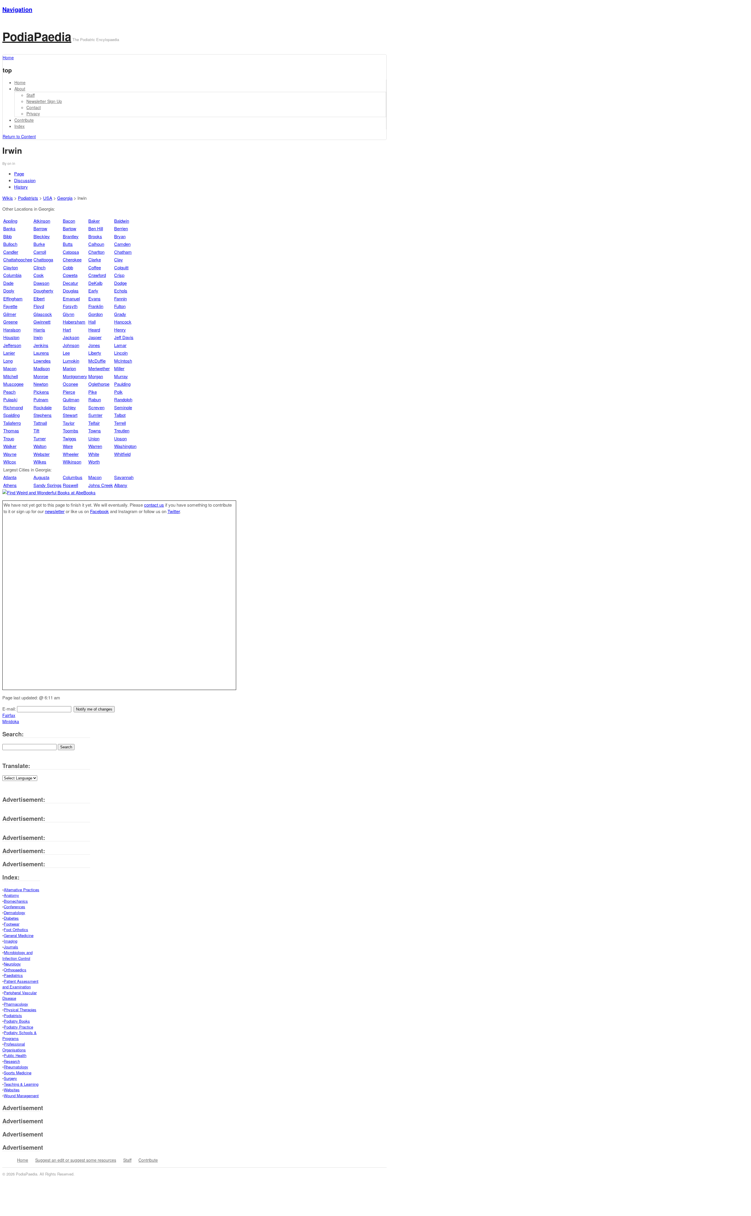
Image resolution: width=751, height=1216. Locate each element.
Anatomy (11, 895)
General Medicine (18, 935)
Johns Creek (100, 485)
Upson (120, 438)
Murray (121, 376)
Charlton (96, 252)
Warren (95, 446)
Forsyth (70, 306)
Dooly (8, 290)
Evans (94, 298)
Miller (119, 368)
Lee (66, 353)
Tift (36, 430)
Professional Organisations (14, 1047)
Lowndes (42, 361)
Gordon (95, 314)
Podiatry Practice (18, 1027)
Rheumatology (16, 1067)
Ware (68, 446)
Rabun (94, 399)
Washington (125, 446)
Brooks (95, 236)
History (21, 187)
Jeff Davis (123, 337)
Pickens (41, 392)
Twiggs (69, 438)
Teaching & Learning (21, 1084)
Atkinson (41, 221)
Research (12, 1061)
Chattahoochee (17, 259)
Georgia (64, 198)
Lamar (120, 345)
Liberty (94, 353)
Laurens (41, 353)
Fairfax (8, 715)
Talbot (120, 415)
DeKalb (95, 283)
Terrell (120, 423)
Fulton (120, 306)
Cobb (68, 267)
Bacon (69, 221)
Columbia (12, 275)
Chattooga (43, 259)
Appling (10, 221)
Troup (8, 438)
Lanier (9, 353)
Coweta (70, 275)
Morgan (95, 376)
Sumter (95, 415)
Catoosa (71, 252)
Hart (67, 330)
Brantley (71, 236)
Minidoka (10, 721)
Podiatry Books (17, 1021)
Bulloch (10, 244)
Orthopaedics (15, 970)
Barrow (40, 228)
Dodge (120, 283)
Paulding (122, 384)
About (19, 89)
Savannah (123, 477)
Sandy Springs (47, 485)
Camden (122, 244)
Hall (92, 322)
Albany (120, 485)
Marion (69, 368)
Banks (9, 228)
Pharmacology (16, 1004)
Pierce (69, 392)
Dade (8, 283)
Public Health (15, 1055)
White (93, 454)
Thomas (11, 430)
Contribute (24, 120)
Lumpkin (71, 361)
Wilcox (9, 462)
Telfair (94, 423)
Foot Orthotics (16, 929)
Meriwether (99, 368)
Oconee (70, 384)
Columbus (72, 477)
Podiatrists (28, 198)
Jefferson (12, 345)
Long (8, 361)
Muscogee (13, 384)
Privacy (33, 113)
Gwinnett (41, 322)
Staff (30, 95)
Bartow (69, 228)
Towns (94, 430)
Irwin (38, 337)
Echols (120, 290)
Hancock (122, 322)
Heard (94, 330)
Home (20, 82)
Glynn (68, 314)
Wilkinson (72, 462)
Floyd (38, 306)
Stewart (70, 415)
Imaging (10, 941)
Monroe (40, 376)
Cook (38, 275)
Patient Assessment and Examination (20, 984)
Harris (39, 330)
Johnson (71, 345)
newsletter (55, 511)
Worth (94, 462)
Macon (9, 368)
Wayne (9, 454)
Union (93, 438)
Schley (69, 407)
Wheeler (71, 454)
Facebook (99, 511)
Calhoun (96, 244)
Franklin (95, 306)
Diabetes (11, 918)
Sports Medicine (17, 1072)
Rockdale (42, 407)
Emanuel (71, 298)
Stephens (42, 415)
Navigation (17, 9)
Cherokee (72, 259)
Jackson (71, 337)
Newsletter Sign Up (44, 101)
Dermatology (14, 912)
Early (93, 290)
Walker (9, 446)
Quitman (71, 399)
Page (19, 173)
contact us (154, 505)
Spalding (11, 415)
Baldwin (121, 221)
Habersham (74, 322)
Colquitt (121, 267)
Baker (94, 221)
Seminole (123, 407)
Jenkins (40, 345)
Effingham (13, 298)
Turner (39, 438)
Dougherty (43, 290)
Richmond (13, 407)
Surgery (10, 1078)
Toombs (70, 430)
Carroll (39, 252)
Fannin (120, 298)
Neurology (12, 964)
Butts (68, 244)
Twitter (174, 511)
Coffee (94, 267)
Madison (41, 368)
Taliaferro (12, 423)
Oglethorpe (98, 384)
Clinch (39, 267)
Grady (120, 314)
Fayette (10, 306)
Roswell (70, 485)
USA (47, 198)
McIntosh (123, 361)
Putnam (40, 399)
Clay (118, 259)
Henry (120, 330)
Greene (10, 322)
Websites (12, 1089)
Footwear (11, 924)
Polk (118, 392)
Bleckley (41, 236)
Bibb (7, 236)
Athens (10, 485)
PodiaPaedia (36, 36)
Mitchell (10, 376)
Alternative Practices (21, 889)
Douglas (71, 290)
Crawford (97, 275)
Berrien (121, 228)
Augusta (41, 477)
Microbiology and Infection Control (17, 955)
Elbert (39, 298)
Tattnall (40, 423)
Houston (11, 337)
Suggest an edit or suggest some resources (75, 1160)
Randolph (123, 399)
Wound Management (21, 1095)
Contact (33, 107)
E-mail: (9, 709)
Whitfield (122, 454)
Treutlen (121, 430)
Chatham (123, 252)
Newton (40, 384)
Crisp (119, 275)
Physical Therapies (20, 1009)
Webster (41, 454)
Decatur (70, 283)
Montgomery (75, 376)
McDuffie (97, 361)
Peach (9, 392)
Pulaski (10, 399)
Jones (94, 345)
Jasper (95, 337)
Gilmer (9, 314)
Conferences (14, 906)
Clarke (94, 259)
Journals (11, 947)
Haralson (12, 330)
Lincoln (121, 353)
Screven (96, 407)
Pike (92, 392)
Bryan (120, 236)
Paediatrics (13, 975)
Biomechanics (16, 901)
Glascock (42, 314)
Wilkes (39, 462)
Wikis (7, 198)
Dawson (41, 283)
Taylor (69, 423)
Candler (10, 252)
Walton (39, 446)
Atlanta (9, 477)
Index (19, 126)
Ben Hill (95, 228)
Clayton (10, 267)
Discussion (24, 180)
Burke (39, 244)
